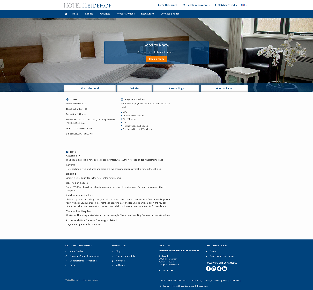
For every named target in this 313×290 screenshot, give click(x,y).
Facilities (134, 88)
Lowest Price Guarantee (183, 286)
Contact (213, 251)
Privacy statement (231, 280)
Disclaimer (164, 286)
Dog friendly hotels (125, 255)
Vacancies (168, 270)
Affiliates (120, 265)
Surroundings (176, 88)
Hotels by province (197, 5)
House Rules (202, 286)
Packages (104, 13)
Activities (120, 260)
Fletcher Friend (226, 5)
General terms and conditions (173, 280)
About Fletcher (77, 251)
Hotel (75, 13)
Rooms (89, 13)
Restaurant (147, 13)
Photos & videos (126, 13)
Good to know (224, 88)
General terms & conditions (83, 260)
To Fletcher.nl (169, 5)
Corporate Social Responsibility (85, 255)
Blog (118, 251)
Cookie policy (196, 280)
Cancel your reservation (222, 255)
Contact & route (170, 13)
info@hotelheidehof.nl (169, 264)
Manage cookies (212, 280)
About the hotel (90, 88)
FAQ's (72, 265)
